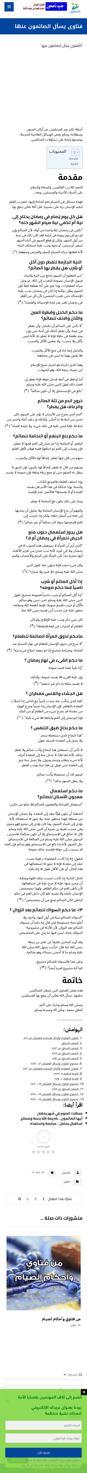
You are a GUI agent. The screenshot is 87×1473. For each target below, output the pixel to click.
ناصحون (66, 1172)
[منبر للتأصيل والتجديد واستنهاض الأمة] (75, 8)
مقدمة (73, 158)
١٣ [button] (43, 967)
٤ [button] (7, 425)
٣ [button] (26, 390)
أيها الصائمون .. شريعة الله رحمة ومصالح (51, 1118)
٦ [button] (25, 571)
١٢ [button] (20, 899)
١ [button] (15, 251)
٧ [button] (32, 625)
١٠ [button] (20, 717)
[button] (9, 6)
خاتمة (74, 163)
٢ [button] (20, 301)
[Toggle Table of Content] (73, 152)
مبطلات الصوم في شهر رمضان (60, 1113)
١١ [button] (48, 780)
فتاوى (67, 1181)
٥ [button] (20, 521)
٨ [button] (9, 649)
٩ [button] (36, 683)
